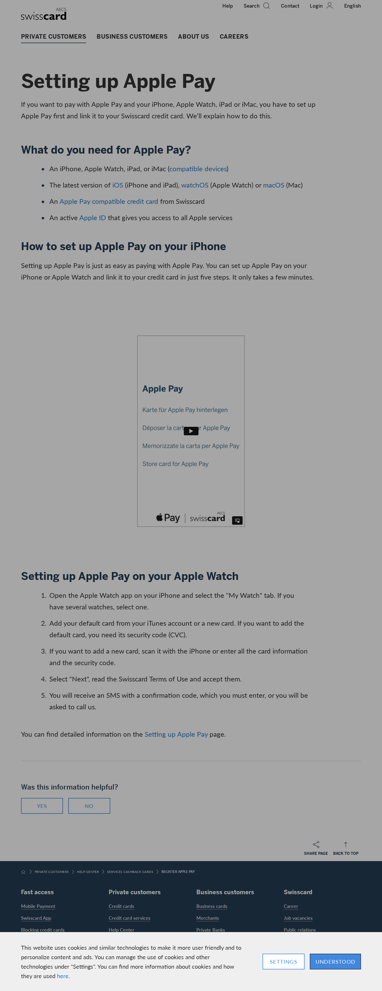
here (63, 976)
